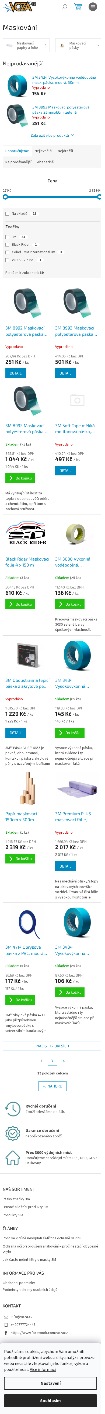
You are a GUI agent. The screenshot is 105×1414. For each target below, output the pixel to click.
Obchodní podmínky (19, 1283)
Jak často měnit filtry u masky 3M (29, 1259)
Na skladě (24, 213)
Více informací (43, 1370)
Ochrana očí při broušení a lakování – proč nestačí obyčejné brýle (50, 1249)
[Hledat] (64, 6)
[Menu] (93, 6)
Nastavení (51, 1383)
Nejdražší (65, 151)
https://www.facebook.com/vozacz (39, 1333)
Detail (16, 373)
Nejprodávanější (18, 162)
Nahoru (54, 1086)
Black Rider (24, 244)
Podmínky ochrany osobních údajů (30, 1290)
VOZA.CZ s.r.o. (26, 260)
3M (18, 237)
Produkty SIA (13, 1215)
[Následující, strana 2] (52, 1061)
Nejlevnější (43, 151)
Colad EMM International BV (37, 252)
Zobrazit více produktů (50, 135)
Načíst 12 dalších (52, 1046)
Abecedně (45, 162)
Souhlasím (50, 1401)
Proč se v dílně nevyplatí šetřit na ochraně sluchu (42, 1238)
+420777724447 (23, 1324)
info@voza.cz (22, 1317)
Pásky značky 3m (16, 1199)
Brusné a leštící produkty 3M (25, 1207)
